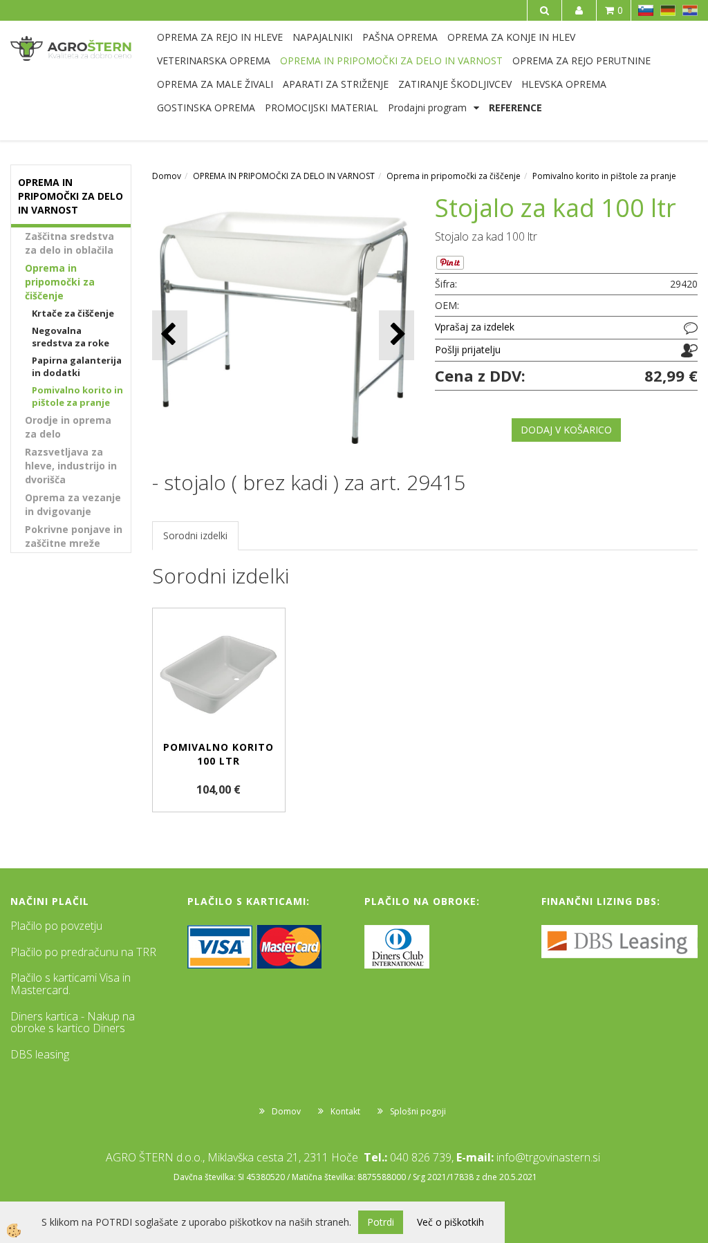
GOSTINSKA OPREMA (206, 107)
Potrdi (380, 1221)
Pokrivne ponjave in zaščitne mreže (73, 536)
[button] (396, 334)
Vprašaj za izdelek (474, 326)
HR (690, 10)
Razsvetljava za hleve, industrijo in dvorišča (71, 465)
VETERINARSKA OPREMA (213, 60)
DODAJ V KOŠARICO (566, 429)
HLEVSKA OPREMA (563, 84)
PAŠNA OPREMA (400, 37)
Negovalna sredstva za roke (70, 337)
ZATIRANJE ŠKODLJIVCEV (455, 84)
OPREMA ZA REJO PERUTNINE (581, 60)
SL (645, 10)
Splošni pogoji (418, 1111)
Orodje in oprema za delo (68, 426)
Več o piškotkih (450, 1221)
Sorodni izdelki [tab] (195, 535)
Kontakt (345, 1111)
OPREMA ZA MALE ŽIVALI (215, 84)
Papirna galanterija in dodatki (77, 367)
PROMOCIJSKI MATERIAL (321, 107)
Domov (166, 176)
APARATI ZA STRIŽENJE (336, 84)
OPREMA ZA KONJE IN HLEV (511, 37)
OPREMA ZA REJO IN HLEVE (220, 37)
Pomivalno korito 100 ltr (218, 753)
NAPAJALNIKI (322, 37)
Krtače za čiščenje (73, 313)
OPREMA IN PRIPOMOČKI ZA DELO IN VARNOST (391, 60)
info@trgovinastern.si (548, 1157)
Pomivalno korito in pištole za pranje (77, 396)
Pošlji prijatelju (468, 349)
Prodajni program (427, 107)
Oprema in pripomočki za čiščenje (60, 281)
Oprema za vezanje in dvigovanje (73, 504)
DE (668, 10)
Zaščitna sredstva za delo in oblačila (69, 243)
